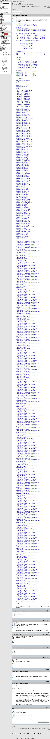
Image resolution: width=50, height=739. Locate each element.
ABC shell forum (3, 28)
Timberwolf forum (4, 40)
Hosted (1, 23)
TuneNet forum (3, 42)
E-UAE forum (3, 33)
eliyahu (13, 15)
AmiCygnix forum (4, 27)
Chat (0, 5)
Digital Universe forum (4, 31)
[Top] (47, 608)
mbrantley (14, 611)
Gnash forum (3, 34)
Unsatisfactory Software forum (5, 43)
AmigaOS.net (2, 15)
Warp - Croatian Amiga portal (20, 679)
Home (1, 1)
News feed (2, 3)
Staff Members (2, 46)
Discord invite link (3, 9)
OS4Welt (1, 13)
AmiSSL (20, 704)
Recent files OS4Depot (3, 4)
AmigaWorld (2, 20)
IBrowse (24, 1)
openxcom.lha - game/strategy (4, 61)
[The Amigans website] (4, 0)
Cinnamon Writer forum (4, 30)
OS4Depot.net (2, 11)
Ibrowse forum (3, 35)
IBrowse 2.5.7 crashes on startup (23, 4)
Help (1, 47)
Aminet (1, 16)
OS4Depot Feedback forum (5, 25)
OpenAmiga (2, 12)
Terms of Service (2, 45)
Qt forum (2, 38)
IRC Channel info (3, 6)
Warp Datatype (26, 704)
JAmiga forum (3, 36)
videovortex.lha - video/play (6, 54)
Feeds (1, 2)
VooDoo (13, 671)
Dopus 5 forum (3, 32)
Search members (2, 51)
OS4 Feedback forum (4, 24)
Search (1, 50)
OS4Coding (2, 19)
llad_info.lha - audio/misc (6, 70)
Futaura (13, 683)
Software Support (19, 1)
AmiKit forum (3, 29)
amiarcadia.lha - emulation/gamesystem (5, 57)
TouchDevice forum (4, 41)
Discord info (2, 8)
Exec (1, 21)
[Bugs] (6, 11)
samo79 (13, 634)
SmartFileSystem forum (4, 39)
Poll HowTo (2, 48)
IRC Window (2, 7)
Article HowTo (2, 49)
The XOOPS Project (31, 738)
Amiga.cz (1, 22)
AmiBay (1, 18)
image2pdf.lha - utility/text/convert (5, 68)
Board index (14, 1)
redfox (13, 708)
